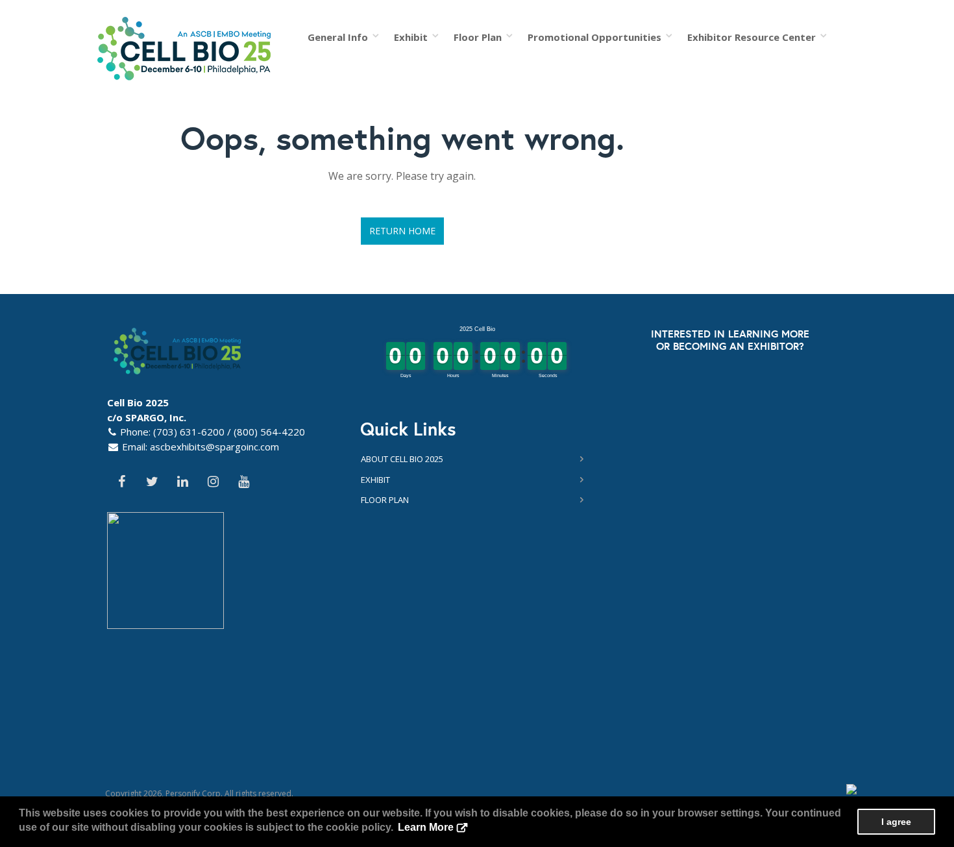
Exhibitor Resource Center (754, 37)
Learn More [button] (426, 827)
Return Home (402, 231)
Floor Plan (480, 37)
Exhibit (413, 37)
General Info (340, 37)
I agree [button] (896, 821)
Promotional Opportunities (597, 37)
